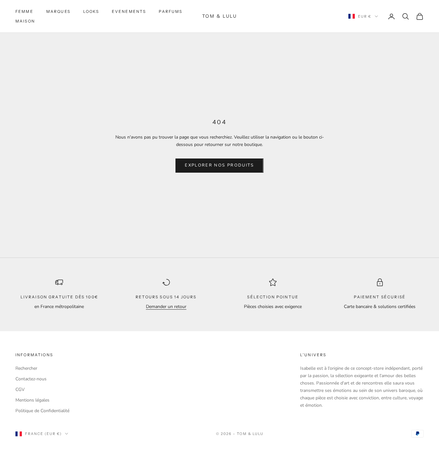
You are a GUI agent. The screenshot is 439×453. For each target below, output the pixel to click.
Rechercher (26, 368)
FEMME (24, 11)
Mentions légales (32, 400)
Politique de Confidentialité (42, 411)
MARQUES (58, 11)
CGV (20, 389)
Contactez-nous (31, 379)
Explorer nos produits (219, 165)
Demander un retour (166, 307)
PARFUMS (170, 11)
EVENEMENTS (129, 11)
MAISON (25, 21)
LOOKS (91, 11)
